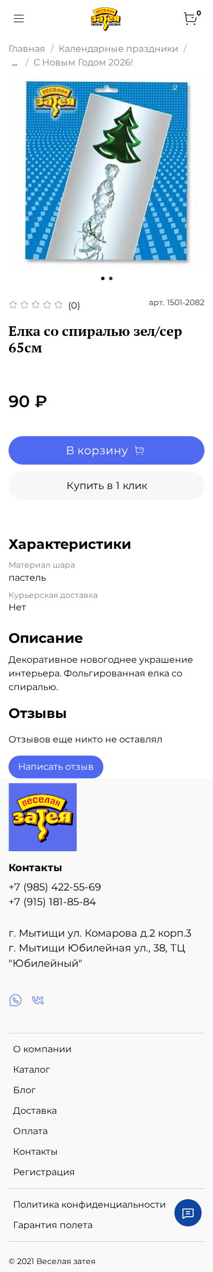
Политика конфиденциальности (89, 1204)
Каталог (31, 1069)
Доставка (35, 1110)
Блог (24, 1090)
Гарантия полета (53, 1225)
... (14, 63)
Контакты (35, 1151)
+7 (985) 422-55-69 (55, 887)
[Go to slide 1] (103, 278)
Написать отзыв (56, 766)
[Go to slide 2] (110, 278)
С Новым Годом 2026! (83, 62)
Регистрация (44, 1172)
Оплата (30, 1131)
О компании (42, 1049)
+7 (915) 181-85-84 (52, 902)
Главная (27, 48)
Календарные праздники (118, 48)
